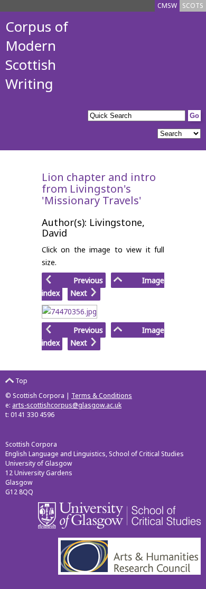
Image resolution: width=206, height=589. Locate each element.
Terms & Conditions (101, 395)
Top (20, 380)
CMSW (167, 5)
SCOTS (192, 5)
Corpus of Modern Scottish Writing (36, 55)
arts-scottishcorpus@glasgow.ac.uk (66, 405)
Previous (78, 280)
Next (79, 293)
